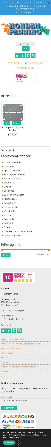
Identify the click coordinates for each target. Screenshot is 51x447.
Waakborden (10, 211)
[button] (48, 3)
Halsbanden (9, 166)
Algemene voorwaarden (11, 348)
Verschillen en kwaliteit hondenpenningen (18, 367)
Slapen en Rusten (25, 9)
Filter (5, 255)
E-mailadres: (6, 397)
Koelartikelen (10, 203)
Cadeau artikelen (12, 235)
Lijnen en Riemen (12, 170)
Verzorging (9, 182)
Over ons (5, 362)
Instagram (33, 55)
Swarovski (9, 219)
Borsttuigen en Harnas (14, 174)
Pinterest (28, 55)
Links (3, 376)
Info (7, 123)
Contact (4, 371)
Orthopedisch (10, 199)
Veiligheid (40, 6)
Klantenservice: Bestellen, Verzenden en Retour (20, 344)
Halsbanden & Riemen (17, 6)
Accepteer (9, 442)
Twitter (17, 55)
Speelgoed (9, 191)
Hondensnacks (38, 2)
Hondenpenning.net (25, 28)
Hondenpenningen (14, 2)
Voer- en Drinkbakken (14, 195)
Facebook (22, 55)
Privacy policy (7, 353)
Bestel (16, 123)
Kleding (7, 215)
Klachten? (5, 357)
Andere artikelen (25, 12)
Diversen (8, 186)
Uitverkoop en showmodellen (18, 231)
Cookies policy (14, 437)
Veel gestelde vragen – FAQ (12, 339)
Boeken (7, 227)
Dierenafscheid (11, 207)
